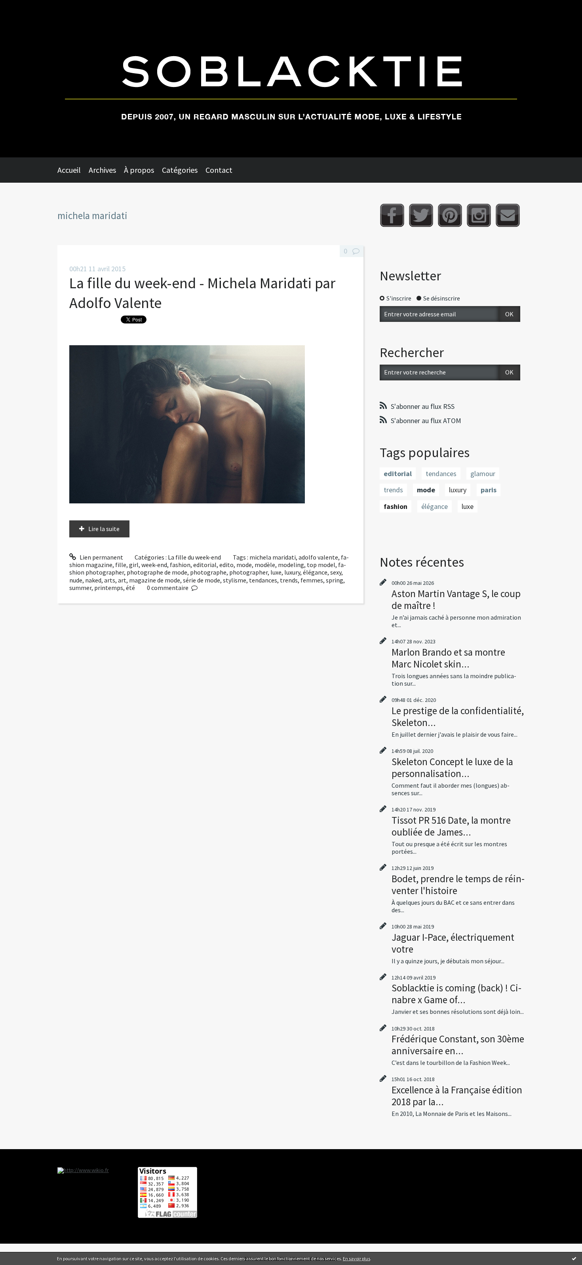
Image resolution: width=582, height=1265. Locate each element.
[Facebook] (392, 215)
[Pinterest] (450, 215)
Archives (102, 170)
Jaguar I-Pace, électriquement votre (453, 943)
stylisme (234, 580)
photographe (208, 572)
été (130, 588)
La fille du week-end (194, 557)
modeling (291, 565)
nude (75, 580)
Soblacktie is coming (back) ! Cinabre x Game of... (456, 993)
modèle (265, 565)
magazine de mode (154, 580)
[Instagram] (479, 215)
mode (244, 565)
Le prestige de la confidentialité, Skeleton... (458, 716)
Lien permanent (100, 557)
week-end (154, 565)
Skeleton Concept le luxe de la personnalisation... (452, 767)
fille (120, 565)
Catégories (180, 170)
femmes (312, 580)
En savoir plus (356, 1258)
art (122, 580)
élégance (315, 572)
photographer (248, 572)
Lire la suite (104, 529)
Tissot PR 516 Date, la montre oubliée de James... (451, 826)
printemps (108, 588)
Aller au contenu (26, 7)
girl (134, 565)
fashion (180, 565)
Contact (218, 170)
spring (334, 580)
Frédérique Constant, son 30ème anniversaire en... (458, 1044)
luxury (292, 572)
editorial (205, 565)
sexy (335, 572)
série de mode (201, 580)
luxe (275, 572)
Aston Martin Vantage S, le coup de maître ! (456, 599)
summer (80, 588)
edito (226, 565)
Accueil (69, 170)
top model (321, 565)
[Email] (508, 215)
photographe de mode (157, 572)
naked (93, 580)
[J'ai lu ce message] (574, 1258)
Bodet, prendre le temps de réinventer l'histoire (458, 884)
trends (289, 580)
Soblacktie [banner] (291, 78)
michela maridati (272, 557)
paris (488, 489)
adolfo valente (318, 557)
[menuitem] (73, 170)
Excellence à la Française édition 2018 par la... (457, 1095)
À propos (139, 170)
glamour (482, 473)
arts (109, 580)
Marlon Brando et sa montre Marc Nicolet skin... (448, 658)
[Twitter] (421, 215)
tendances (263, 580)
